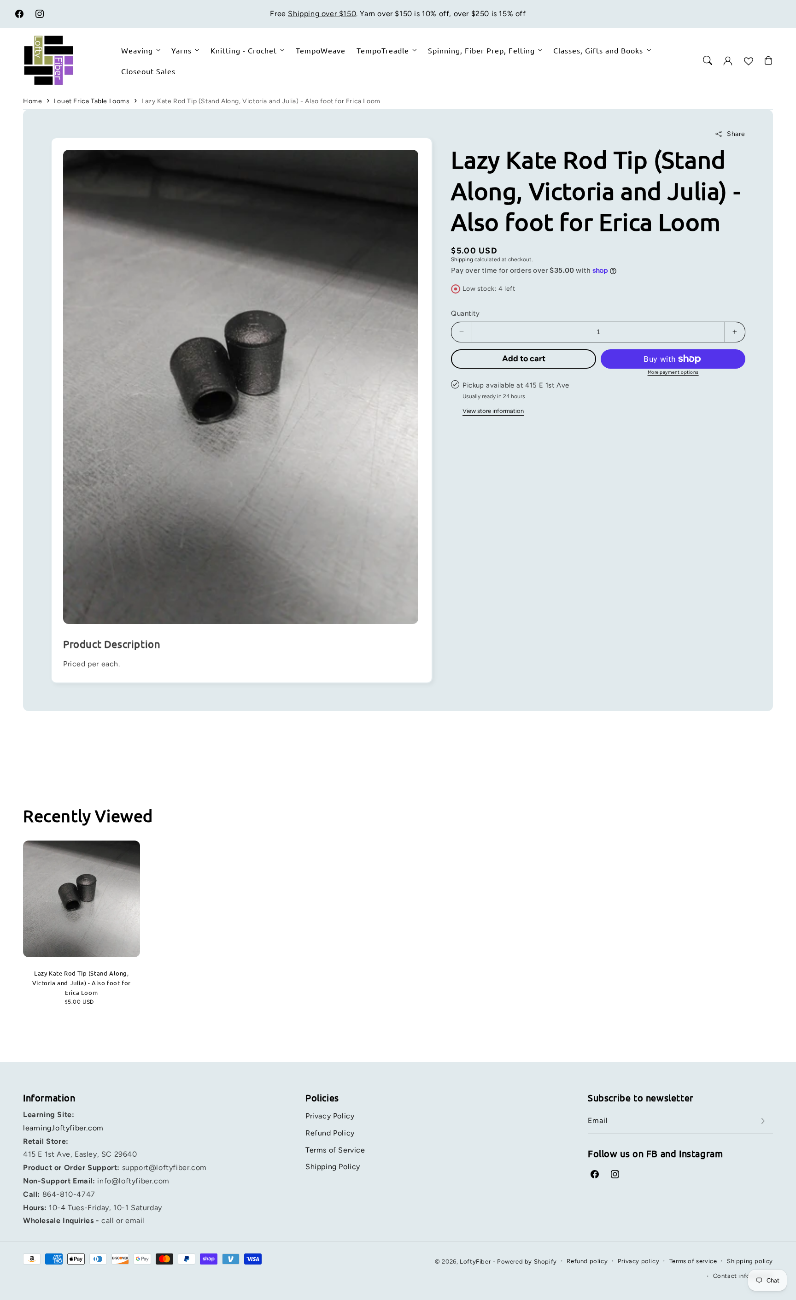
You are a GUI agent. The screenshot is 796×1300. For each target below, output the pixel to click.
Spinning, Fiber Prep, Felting (481, 50)
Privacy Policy (329, 1116)
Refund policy (587, 1261)
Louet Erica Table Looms (92, 101)
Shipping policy (750, 1261)
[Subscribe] (763, 1121)
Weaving (137, 50)
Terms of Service (335, 1150)
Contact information (743, 1275)
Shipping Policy (332, 1166)
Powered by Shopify (527, 1261)
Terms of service (693, 1261)
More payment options (673, 372)
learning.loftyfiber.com (63, 1128)
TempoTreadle (383, 50)
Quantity (465, 313)
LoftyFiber (475, 1261)
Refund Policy (330, 1133)
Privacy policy (638, 1261)
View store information (493, 410)
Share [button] (736, 134)
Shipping (462, 259)
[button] (707, 60)
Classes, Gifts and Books (598, 50)
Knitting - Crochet (244, 50)
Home (32, 101)
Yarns (181, 50)
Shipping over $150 (322, 13)
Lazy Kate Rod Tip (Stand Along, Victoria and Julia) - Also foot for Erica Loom (260, 101)
